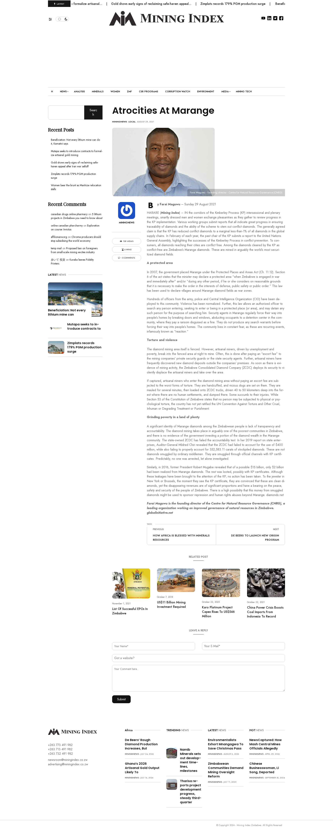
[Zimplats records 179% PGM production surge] (56, 347)
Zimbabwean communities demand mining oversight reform (225, 770)
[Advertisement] (166, 55)
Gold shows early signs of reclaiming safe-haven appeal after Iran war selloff (74, 164)
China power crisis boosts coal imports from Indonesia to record (265, 612)
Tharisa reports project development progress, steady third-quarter (190, 791)
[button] (52, 18)
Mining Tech (244, 91)
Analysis (79, 91)
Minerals (97, 91)
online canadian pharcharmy (67, 225)
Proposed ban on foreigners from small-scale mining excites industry (74, 250)
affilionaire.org (59, 237)
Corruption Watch (177, 91)
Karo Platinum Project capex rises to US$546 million (218, 611)
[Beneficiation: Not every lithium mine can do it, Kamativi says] (75, 299)
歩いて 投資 (58, 260)
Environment (205, 91)
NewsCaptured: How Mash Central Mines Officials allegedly (265, 744)
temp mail (56, 248)
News (63, 91)
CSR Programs (148, 91)
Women (115, 91)
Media (225, 91)
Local (132, 121)
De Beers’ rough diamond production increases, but (141, 744)
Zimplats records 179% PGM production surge (216, 4)
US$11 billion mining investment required (171, 604)
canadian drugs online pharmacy (69, 214)
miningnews (119, 121)
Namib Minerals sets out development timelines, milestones (190, 760)
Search (93, 112)
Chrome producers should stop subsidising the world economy (76, 239)
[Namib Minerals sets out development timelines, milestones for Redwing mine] (171, 752)
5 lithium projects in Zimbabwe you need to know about (76, 216)
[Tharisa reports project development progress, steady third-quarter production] (171, 784)
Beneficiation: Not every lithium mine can (67, 312)
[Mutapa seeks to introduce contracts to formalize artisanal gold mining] (56, 328)
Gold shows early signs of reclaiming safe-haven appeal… (134, 4)
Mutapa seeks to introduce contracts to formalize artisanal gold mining (76, 153)
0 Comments (128, 258)
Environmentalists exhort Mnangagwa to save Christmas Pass (225, 744)
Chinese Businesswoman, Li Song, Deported (264, 767)
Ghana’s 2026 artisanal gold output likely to (142, 767)
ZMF (129, 91)
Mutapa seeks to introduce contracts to (84, 326)
